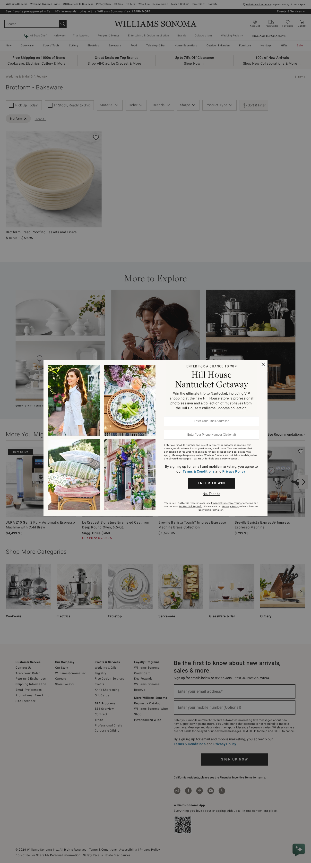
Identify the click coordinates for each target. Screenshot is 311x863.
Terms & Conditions (199, 471)
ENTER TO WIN (211, 483)
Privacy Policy (233, 471)
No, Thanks (211, 494)
